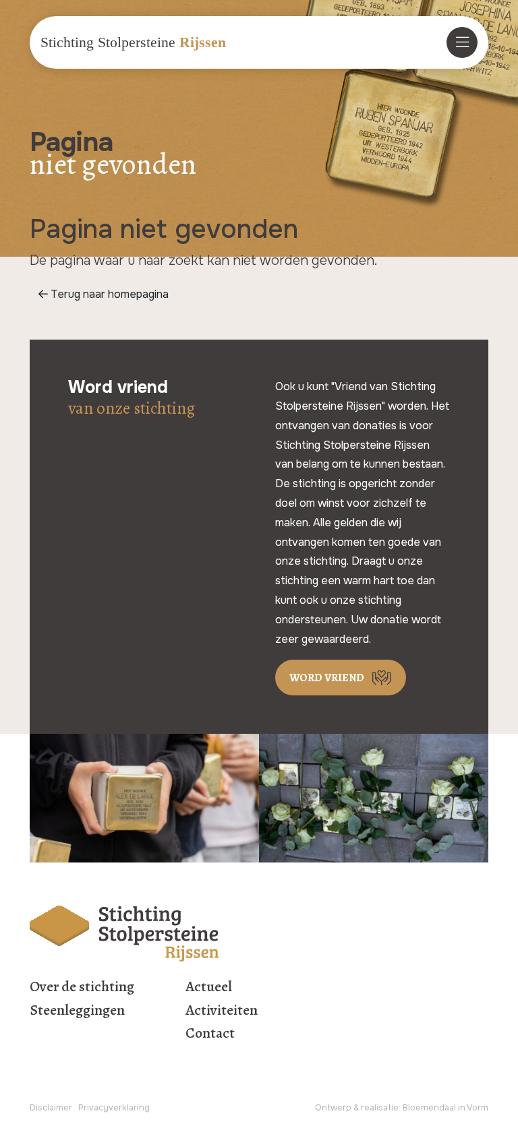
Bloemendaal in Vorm (445, 1107)
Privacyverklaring (114, 1107)
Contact (210, 1033)
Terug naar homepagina (108, 294)
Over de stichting (82, 986)
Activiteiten (221, 1010)
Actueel (208, 986)
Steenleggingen (77, 1010)
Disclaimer (51, 1107)
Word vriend (326, 677)
